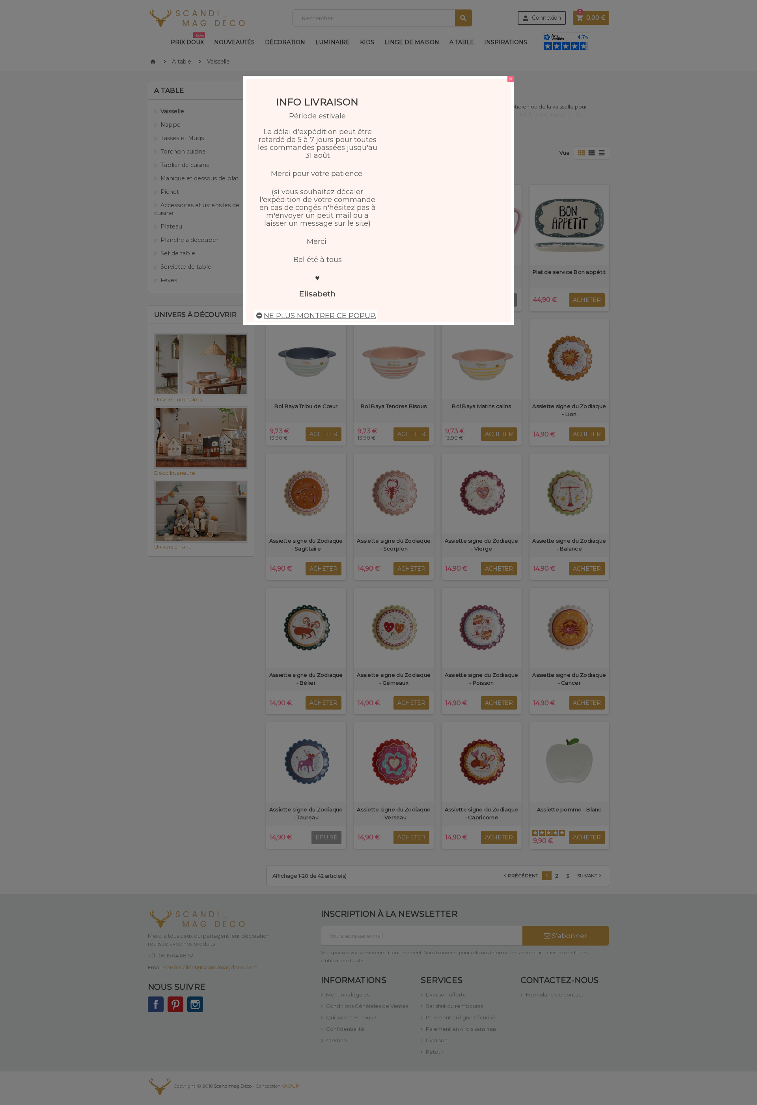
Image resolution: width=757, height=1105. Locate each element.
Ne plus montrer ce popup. (320, 315)
